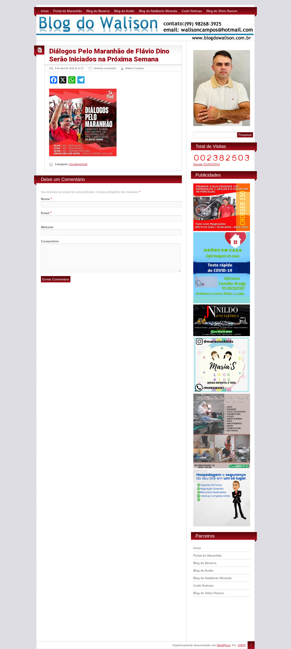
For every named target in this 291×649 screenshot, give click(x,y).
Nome (45, 199)
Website (47, 227)
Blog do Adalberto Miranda (158, 11)
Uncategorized (78, 164)
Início (45, 11)
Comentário (50, 241)
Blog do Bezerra (98, 11)
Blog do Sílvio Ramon (221, 11)
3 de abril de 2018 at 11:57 (69, 68)
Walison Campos (134, 68)
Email (45, 213)
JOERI (242, 645)
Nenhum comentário (105, 68)
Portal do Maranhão (67, 11)
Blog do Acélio (124, 11)
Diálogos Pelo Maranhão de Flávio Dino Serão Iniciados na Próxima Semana (109, 55)
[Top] (251, 645)
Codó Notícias (192, 11)
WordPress (224, 645)
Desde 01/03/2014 (206, 164)
